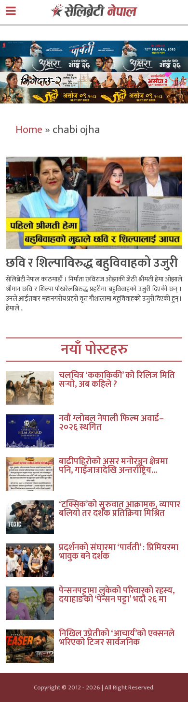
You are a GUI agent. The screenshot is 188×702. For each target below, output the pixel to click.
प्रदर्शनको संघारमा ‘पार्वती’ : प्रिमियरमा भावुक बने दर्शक (118, 552)
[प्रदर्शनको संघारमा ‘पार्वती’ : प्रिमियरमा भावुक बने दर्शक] (32, 560)
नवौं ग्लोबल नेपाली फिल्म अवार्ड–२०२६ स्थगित (111, 423)
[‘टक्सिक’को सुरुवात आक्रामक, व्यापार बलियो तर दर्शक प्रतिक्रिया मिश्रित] (32, 517)
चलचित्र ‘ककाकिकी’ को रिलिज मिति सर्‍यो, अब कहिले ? (117, 380)
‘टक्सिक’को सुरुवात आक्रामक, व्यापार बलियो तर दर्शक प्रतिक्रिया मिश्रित (119, 509)
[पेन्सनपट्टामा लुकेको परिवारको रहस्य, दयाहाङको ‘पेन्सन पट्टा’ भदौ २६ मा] (32, 603)
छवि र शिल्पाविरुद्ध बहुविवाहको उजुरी (92, 263)
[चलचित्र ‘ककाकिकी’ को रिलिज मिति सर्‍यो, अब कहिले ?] (32, 388)
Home (28, 130)
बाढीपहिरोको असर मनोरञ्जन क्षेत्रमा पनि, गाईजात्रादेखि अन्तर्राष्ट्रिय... (113, 466)
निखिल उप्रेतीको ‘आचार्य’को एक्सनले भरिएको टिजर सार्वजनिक (117, 638)
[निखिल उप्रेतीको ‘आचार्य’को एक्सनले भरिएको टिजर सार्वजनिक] (32, 646)
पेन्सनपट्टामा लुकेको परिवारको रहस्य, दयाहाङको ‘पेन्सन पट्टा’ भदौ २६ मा (117, 595)
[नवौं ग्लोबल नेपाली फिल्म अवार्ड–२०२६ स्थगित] (32, 431)
